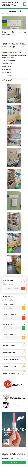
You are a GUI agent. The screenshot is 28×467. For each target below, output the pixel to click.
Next (25, 429)
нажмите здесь (19, 458)
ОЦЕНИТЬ (18, 405)
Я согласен (14, 462)
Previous (2, 429)
